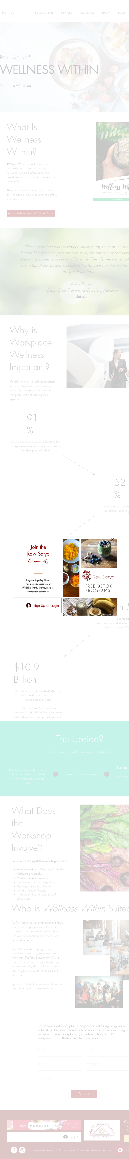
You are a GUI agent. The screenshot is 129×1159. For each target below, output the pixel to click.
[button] (112, 539)
